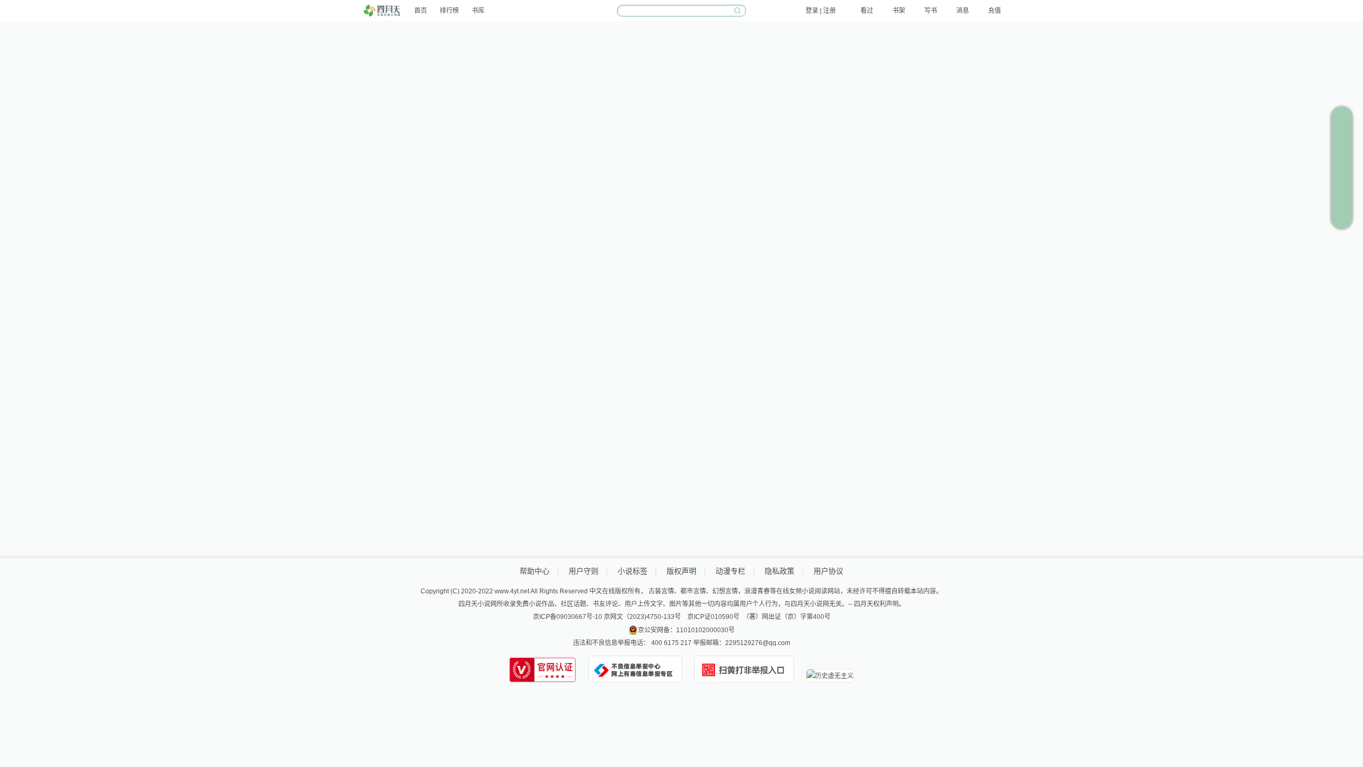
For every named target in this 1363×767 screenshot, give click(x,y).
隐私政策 (779, 571)
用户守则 (583, 571)
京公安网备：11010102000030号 (686, 630)
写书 (930, 10)
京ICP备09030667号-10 (567, 617)
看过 (866, 10)
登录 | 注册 (821, 10)
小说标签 (632, 571)
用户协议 (828, 571)
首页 (420, 10)
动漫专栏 (730, 571)
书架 (898, 10)
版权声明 (681, 571)
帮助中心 (534, 571)
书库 (478, 10)
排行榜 (449, 10)
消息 (962, 10)
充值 (994, 10)
